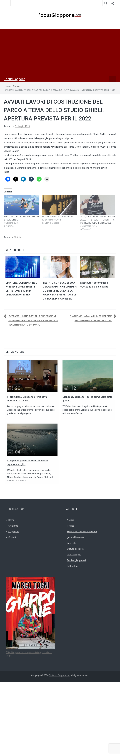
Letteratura (72, 566)
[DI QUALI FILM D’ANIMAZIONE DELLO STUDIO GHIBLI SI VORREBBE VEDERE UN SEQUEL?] (97, 205)
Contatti (12, 537)
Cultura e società (75, 549)
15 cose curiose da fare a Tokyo (57, 216)
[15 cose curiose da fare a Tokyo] (59, 205)
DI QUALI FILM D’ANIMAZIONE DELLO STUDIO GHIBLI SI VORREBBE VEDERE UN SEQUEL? (97, 219)
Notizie (16, 86)
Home (8, 86)
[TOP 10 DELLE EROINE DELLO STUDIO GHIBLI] (21, 205)
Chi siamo (13, 526)
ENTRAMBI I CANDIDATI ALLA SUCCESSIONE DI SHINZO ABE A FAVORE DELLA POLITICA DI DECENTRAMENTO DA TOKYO (33, 320)
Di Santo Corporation (59, 675)
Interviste (71, 543)
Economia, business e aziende (82, 531)
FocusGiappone (14, 79)
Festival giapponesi (76, 560)
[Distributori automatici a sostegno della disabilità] (97, 266)
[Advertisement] (60, 52)
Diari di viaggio (74, 554)
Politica (70, 526)
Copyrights (13, 531)
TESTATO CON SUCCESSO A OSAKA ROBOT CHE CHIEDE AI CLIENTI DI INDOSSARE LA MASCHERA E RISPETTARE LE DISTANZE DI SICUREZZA (60, 290)
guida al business (75, 537)
